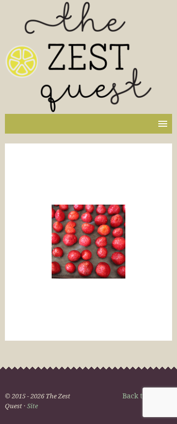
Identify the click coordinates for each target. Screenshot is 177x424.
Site (32, 405)
